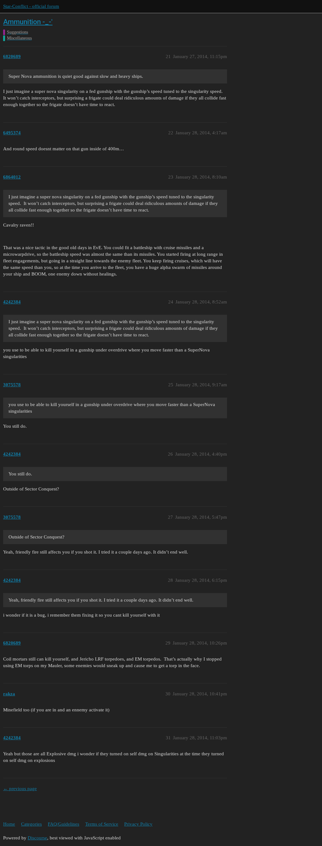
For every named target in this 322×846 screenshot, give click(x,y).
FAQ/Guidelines (63, 824)
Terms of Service (101, 824)
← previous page (20, 788)
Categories (31, 824)
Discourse (37, 837)
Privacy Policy (138, 824)
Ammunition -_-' (28, 22)
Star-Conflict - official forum (31, 6)
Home (9, 824)
